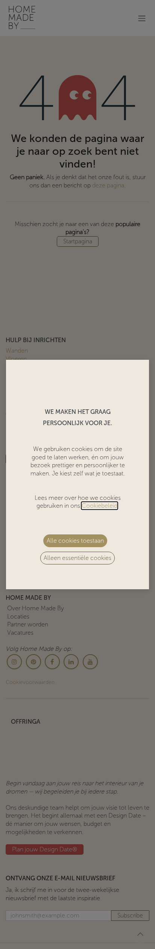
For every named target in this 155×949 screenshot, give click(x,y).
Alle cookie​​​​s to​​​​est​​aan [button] (75, 540)
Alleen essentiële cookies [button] (77, 557)
